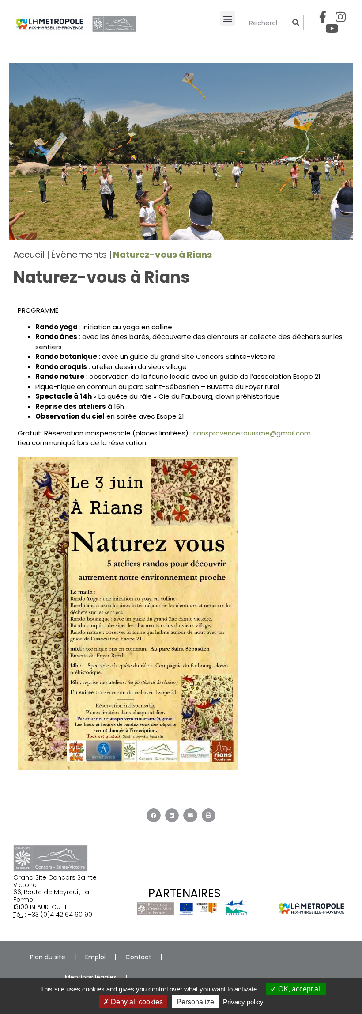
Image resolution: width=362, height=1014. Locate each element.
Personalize (195, 1002)
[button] (227, 18)
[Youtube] (331, 28)
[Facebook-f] (322, 17)
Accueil (29, 254)
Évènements (79, 254)
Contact (138, 957)
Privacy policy (243, 1002)
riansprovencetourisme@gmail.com (252, 433)
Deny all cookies (136, 1002)
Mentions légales (91, 977)
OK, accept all (299, 989)
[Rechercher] (295, 22)
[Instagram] (341, 17)
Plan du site (47, 957)
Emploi (95, 957)
